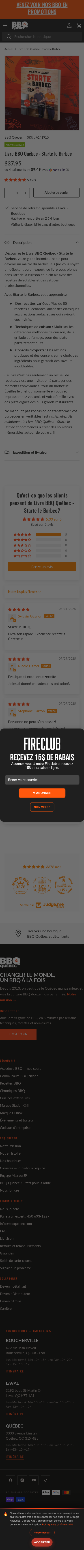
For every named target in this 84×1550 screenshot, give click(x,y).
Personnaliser (42, 1532)
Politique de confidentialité (57, 1524)
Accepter (42, 1542)
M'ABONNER (42, 792)
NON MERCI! (42, 807)
